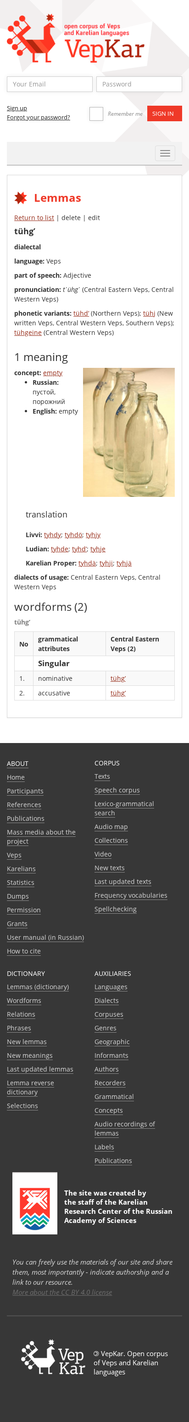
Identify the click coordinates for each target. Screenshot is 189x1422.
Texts (102, 776)
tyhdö (73, 534)
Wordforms (24, 1000)
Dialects (106, 1000)
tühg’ (118, 678)
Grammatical (114, 1096)
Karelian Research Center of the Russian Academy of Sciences (118, 1211)
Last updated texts (122, 881)
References (24, 804)
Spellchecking (115, 909)
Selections (22, 1105)
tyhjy (93, 534)
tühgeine (28, 332)
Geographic (112, 1041)
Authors (106, 1069)
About (17, 763)
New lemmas (27, 1041)
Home (16, 777)
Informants (111, 1055)
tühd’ (81, 313)
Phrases (19, 1027)
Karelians (21, 868)
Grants (17, 923)
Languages (111, 986)
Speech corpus (117, 790)
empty (52, 372)
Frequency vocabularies (130, 895)
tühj (149, 313)
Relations (21, 1014)
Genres (105, 1027)
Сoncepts (108, 1110)
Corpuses (108, 1014)
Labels (104, 1146)
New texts (109, 867)
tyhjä (124, 563)
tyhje (98, 548)
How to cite (24, 951)
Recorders (110, 1082)
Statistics (20, 882)
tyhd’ (79, 548)
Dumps (18, 896)
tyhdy (52, 534)
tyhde (59, 548)
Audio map (111, 826)
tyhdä (87, 563)
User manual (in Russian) (45, 937)
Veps (14, 855)
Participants (25, 790)
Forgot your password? (38, 117)
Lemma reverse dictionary (30, 1087)
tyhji (106, 563)
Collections (111, 840)
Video (102, 854)
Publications (25, 818)
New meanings (30, 1055)
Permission (24, 909)
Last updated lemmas (40, 1069)
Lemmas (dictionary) (38, 986)
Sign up (17, 108)
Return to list (34, 217)
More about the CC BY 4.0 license (62, 1292)
